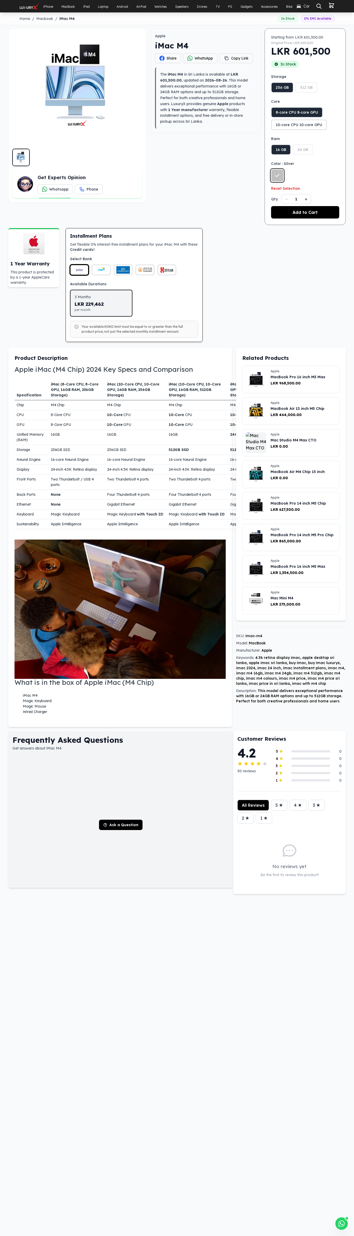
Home (24, 18)
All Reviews (253, 805)
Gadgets (246, 7)
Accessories (269, 7)
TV (218, 7)
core (275, 101)
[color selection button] (277, 175)
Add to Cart (305, 212)
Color (282, 163)
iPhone (48, 7)
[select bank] (79, 270)
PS (230, 7)
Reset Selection (285, 188)
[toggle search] (319, 6)
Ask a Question (123, 825)
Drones (202, 7)
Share (171, 58)
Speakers (182, 7)
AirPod (141, 7)
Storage (278, 76)
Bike (289, 7)
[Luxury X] (29, 6)
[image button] (21, 157)
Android (122, 7)
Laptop (103, 7)
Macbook (44, 18)
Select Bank (81, 259)
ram (275, 138)
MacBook (68, 7)
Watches (160, 7)
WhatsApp (204, 58)
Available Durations (88, 284)
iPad (86, 7)
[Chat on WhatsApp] (341, 1223)
